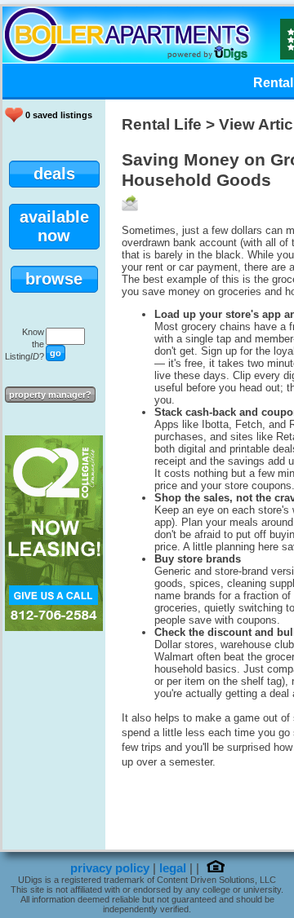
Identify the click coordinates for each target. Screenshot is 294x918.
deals (54, 174)
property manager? (50, 394)
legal (172, 868)
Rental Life (162, 124)
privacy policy (109, 868)
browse (53, 279)
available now (54, 226)
